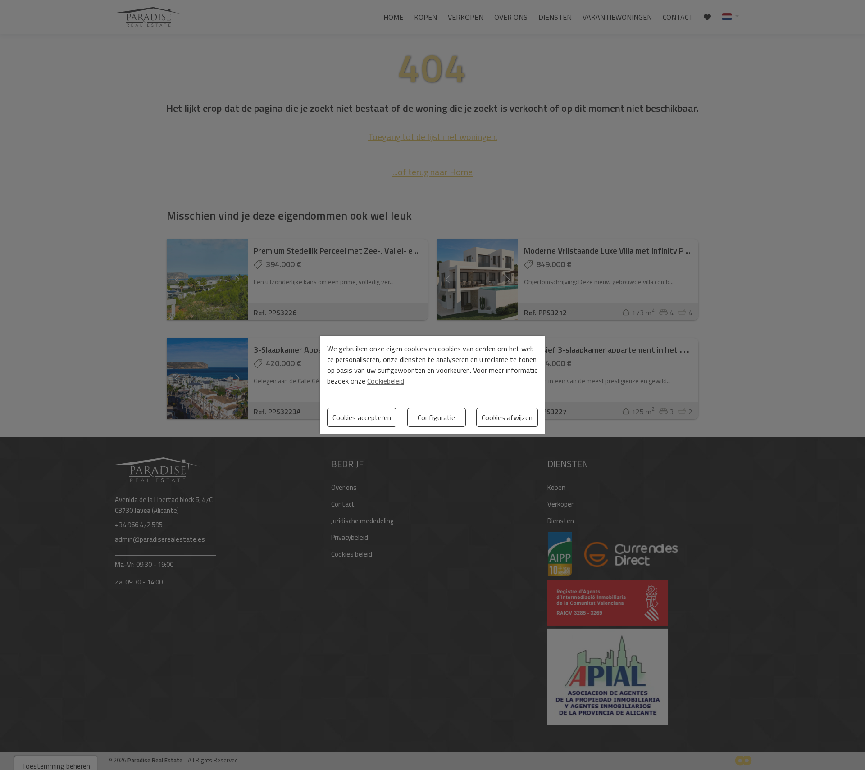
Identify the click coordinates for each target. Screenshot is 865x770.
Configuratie (436, 417)
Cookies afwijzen (507, 417)
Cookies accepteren (361, 417)
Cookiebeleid (385, 381)
